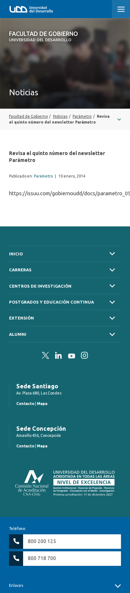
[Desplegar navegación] (65, 119)
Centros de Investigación (40, 286)
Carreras (20, 269)
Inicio (16, 253)
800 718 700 (42, 558)
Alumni (17, 334)
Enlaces (16, 585)
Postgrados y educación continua (51, 302)
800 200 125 (42, 541)
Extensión (21, 318)
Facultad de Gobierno (43, 36)
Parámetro (43, 176)
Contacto (25, 403)
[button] (121, 9)
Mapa (42, 403)
